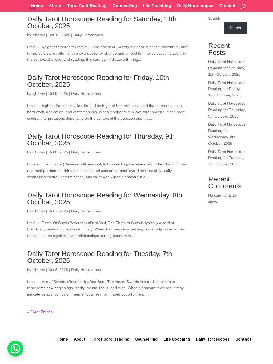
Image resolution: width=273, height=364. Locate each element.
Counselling (125, 6)
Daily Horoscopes (195, 6)
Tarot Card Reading (87, 6)
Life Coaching (157, 6)
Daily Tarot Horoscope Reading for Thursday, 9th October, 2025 (101, 139)
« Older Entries (40, 312)
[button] (15, 349)
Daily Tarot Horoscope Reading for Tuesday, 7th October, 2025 (99, 257)
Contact (227, 6)
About (55, 6)
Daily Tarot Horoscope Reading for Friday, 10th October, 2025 (98, 81)
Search (214, 18)
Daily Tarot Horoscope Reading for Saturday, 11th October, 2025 (101, 22)
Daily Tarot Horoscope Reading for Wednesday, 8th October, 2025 (104, 198)
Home (37, 6)
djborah (38, 35)
